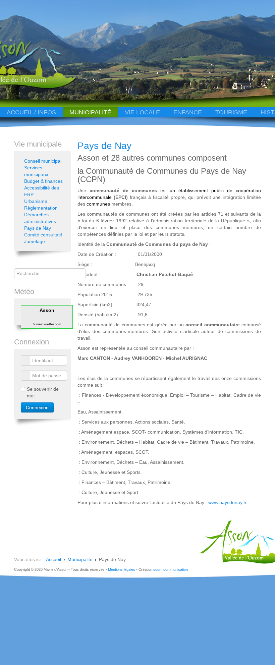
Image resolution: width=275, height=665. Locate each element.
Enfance (187, 112)
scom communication (170, 569)
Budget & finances (43, 181)
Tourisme (231, 112)
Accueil (53, 559)
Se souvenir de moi (43, 392)
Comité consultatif (43, 234)
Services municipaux (36, 171)
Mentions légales (121, 569)
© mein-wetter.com (47, 324)
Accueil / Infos (31, 112)
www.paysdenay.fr (227, 502)
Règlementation (41, 208)
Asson (47, 310)
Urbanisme (35, 201)
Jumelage (34, 241)
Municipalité (90, 112)
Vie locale (142, 112)
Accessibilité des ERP (41, 191)
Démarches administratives (40, 218)
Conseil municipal (42, 161)
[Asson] (48, 88)
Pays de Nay (104, 146)
